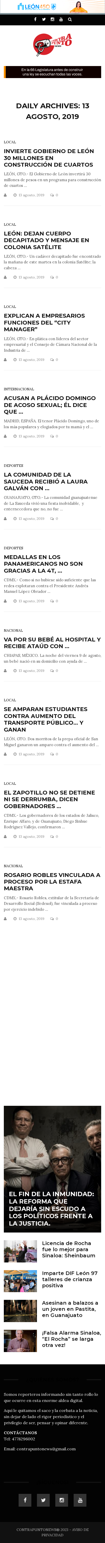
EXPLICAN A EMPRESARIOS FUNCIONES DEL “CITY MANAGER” (44, 322)
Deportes (13, 465)
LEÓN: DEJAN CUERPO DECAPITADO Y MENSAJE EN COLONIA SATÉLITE (46, 240)
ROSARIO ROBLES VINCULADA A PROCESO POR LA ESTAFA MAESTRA (52, 882)
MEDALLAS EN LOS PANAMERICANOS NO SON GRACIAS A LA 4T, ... (43, 564)
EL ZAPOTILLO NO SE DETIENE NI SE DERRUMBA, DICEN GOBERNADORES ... (49, 799)
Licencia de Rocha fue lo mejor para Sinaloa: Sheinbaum (68, 1249)
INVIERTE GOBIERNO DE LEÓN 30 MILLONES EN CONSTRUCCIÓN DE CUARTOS (49, 158)
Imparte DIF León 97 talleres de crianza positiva (70, 1279)
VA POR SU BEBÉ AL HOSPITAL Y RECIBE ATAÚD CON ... (52, 643)
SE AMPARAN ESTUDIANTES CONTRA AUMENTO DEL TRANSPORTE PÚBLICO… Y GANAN (45, 719)
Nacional (13, 630)
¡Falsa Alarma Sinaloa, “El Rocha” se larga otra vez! (71, 1339)
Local (10, 142)
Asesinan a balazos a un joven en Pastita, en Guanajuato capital (70, 1312)
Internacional (19, 389)
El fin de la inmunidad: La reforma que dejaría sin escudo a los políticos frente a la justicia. (51, 1208)
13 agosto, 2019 (32, 195)
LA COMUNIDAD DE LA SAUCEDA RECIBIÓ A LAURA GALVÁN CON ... (46, 481)
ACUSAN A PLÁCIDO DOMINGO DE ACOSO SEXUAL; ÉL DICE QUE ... (50, 405)
